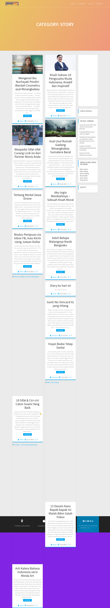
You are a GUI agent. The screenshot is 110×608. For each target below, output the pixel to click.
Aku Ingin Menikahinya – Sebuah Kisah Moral (60, 196)
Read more (27, 115)
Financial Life (84, 180)
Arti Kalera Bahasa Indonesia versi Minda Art (27, 572)
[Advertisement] (89, 80)
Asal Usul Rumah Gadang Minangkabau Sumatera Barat (60, 146)
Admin (22, 121)
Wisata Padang (84, 173)
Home (73, 4)
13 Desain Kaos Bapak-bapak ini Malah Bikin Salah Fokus (60, 511)
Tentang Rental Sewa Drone (27, 197)
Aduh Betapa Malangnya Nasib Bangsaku (60, 241)
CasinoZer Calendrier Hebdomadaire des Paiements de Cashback (87, 148)
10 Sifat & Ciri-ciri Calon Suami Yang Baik (27, 404)
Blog (91, 4)
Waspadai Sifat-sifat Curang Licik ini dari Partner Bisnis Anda (27, 153)
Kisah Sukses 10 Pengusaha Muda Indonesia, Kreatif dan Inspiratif (60, 80)
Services (82, 4)
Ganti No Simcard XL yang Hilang (60, 304)
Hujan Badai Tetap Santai (60, 346)
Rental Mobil (83, 176)
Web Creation (84, 169)
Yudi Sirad (55, 335)
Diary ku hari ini (60, 286)
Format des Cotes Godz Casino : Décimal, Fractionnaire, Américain (87, 127)
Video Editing (84, 171)
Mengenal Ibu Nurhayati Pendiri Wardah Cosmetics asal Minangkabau (27, 83)
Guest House (84, 178)
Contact (99, 4)
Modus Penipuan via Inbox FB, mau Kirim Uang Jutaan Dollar (27, 238)
